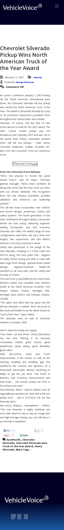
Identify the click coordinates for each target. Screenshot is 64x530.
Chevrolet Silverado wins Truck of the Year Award (24, 444)
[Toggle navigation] (56, 6)
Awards (38, 77)
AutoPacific (14, 439)
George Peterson (25, 82)
